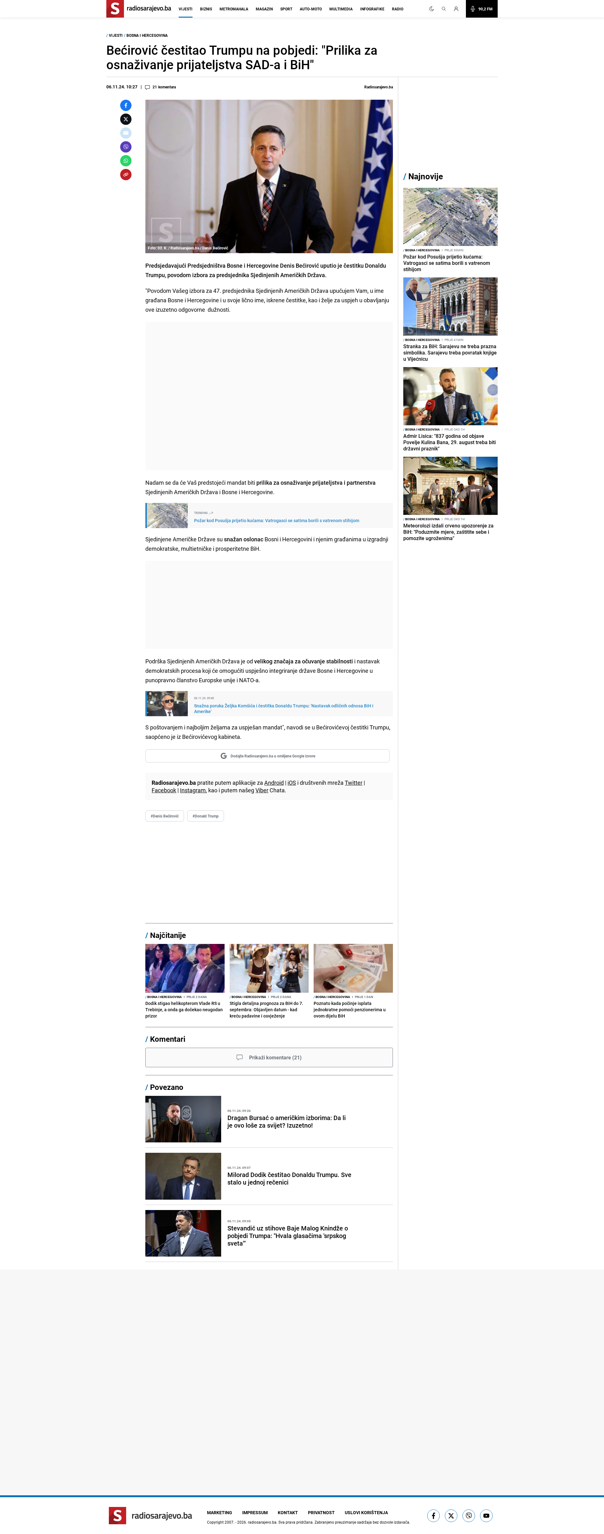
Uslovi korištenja (366, 1512)
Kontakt (288, 1512)
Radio (397, 8)
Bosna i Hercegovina (147, 35)
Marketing (219, 1512)
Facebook (164, 790)
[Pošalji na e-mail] (125, 133)
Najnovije (425, 176)
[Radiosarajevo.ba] (150, 1515)
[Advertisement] (269, 396)
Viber (261, 790)
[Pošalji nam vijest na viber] (468, 1515)
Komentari (167, 1039)
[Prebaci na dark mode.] (432, 9)
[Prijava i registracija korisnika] (458, 9)
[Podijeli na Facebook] (125, 105)
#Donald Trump (206, 815)
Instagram (193, 790)
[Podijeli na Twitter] (125, 119)
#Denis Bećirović (165, 815)
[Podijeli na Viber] (125, 147)
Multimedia (341, 8)
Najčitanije (168, 935)
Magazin (264, 8)
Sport (286, 8)
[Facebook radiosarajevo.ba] (433, 1515)
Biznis (206, 8)
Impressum (255, 1512)
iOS (292, 782)
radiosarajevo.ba (262, 1522)
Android (274, 782)
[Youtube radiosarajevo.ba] (486, 1515)
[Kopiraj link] (125, 174)
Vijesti (186, 8)
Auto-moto (311, 8)
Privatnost (321, 1512)
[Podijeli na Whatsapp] (125, 160)
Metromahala (234, 8)
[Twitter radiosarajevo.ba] (451, 1515)
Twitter (353, 782)
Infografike (372, 8)
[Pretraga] (444, 8)
